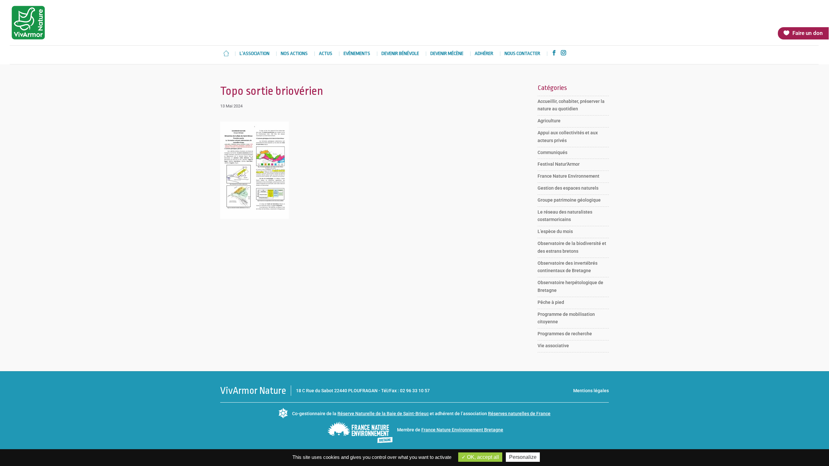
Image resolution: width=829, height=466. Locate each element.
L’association (254, 53)
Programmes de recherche (565, 333)
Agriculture (549, 120)
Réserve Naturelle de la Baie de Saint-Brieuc (383, 413)
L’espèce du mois (555, 231)
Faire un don (807, 33)
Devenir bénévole (400, 53)
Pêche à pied (551, 302)
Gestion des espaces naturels (568, 188)
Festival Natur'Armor (559, 164)
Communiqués (552, 152)
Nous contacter (522, 53)
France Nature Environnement (568, 176)
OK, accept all (482, 457)
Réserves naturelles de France (519, 413)
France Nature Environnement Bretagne (462, 429)
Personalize (523, 457)
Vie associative (553, 345)
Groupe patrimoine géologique (569, 200)
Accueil (226, 53)
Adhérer (484, 53)
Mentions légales (591, 390)
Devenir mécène (446, 53)
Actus (325, 53)
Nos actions (294, 53)
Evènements (357, 53)
